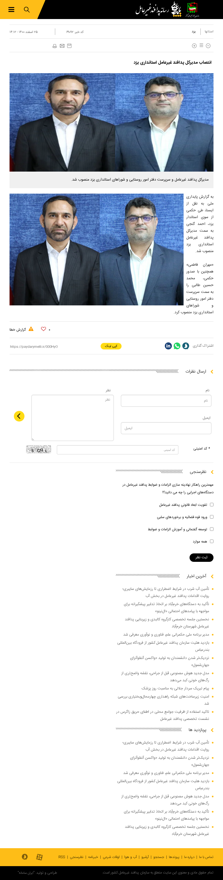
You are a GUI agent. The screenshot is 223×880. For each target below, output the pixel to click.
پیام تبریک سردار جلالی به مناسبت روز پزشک (175, 688)
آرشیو (145, 857)
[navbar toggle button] (11, 10)
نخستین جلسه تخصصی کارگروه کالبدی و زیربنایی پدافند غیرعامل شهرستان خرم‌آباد (167, 623)
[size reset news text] (200, 46)
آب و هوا (130, 857)
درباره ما (189, 857)
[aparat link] (39, 858)
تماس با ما (206, 857)
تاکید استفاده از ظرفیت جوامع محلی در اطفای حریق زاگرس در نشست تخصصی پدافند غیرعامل (162, 715)
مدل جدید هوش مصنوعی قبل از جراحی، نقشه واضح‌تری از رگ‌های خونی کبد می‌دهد (165, 677)
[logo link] (160, 9)
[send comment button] (19, 416)
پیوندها (174, 857)
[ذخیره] (69, 46)
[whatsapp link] (177, 345)
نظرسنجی (76, 857)
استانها (209, 31)
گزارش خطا (18, 330)
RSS (61, 857)
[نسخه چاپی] (54, 46)
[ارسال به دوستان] (62, 46)
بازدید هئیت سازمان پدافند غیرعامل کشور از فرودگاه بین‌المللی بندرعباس (163, 646)
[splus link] (185, 345)
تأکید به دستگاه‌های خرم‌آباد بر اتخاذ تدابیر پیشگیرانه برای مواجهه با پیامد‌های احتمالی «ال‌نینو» (166, 608)
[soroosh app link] (25, 857)
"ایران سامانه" (26, 873)
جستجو (158, 857)
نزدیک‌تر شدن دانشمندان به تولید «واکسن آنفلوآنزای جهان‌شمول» (169, 661)
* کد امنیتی (201, 449)
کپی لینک (111, 346)
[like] (43, 329)
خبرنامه (93, 857)
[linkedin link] (168, 345)
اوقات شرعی (111, 857)
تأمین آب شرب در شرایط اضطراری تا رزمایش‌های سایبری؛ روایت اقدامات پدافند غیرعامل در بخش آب (166, 592)
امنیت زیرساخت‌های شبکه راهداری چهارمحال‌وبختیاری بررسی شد (163, 700)
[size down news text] (208, 46)
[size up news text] (194, 46)
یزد (194, 31)
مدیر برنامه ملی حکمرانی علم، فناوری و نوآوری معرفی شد (166, 634)
